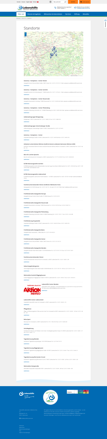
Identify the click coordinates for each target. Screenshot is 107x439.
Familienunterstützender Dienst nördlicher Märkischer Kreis (42, 185)
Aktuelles (86, 14)
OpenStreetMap (74, 75)
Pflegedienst (27, 309)
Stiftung (76, 14)
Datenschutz (21, 427)
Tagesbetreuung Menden (31, 339)
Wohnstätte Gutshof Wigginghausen (35, 275)
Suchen (65, 2)
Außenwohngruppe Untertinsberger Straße (37, 126)
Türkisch (35, 1)
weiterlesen (26, 85)
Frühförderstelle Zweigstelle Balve (34, 230)
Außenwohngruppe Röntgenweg (33, 117)
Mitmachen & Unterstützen (53, 14)
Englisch (28, 1)
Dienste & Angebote (34, 14)
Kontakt (18, 1)
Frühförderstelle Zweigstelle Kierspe (35, 194)
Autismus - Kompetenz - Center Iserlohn (36, 90)
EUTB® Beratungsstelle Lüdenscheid (35, 174)
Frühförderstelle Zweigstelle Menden (35, 248)
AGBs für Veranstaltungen (24, 432)
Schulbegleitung (28, 328)
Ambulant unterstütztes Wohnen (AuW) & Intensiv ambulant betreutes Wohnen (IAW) (49, 144)
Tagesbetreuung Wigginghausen (33, 348)
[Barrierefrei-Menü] (50, 2)
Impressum (21, 425)
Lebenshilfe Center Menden (50, 284)
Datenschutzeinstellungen (24, 429)
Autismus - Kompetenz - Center (33, 135)
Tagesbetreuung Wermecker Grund (34, 357)
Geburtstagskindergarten (31, 266)
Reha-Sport (27, 319)
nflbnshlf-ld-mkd (83, 8)
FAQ (20, 430)
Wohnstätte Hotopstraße (31, 366)
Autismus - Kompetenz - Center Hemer (35, 81)
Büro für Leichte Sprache (31, 154)
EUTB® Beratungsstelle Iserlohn (33, 163)
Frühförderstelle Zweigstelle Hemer (34, 239)
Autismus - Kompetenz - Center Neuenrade (37, 99)
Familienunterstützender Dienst (33, 257)
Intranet (23, 1)
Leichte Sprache (85, 1)
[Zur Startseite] (28, 7)
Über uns (21, 14)
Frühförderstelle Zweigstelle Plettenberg (36, 212)
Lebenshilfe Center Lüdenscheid (33, 300)
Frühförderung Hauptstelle (32, 221)
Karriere (68, 14)
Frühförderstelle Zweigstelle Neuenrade (36, 203)
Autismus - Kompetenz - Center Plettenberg (37, 108)
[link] (62, 8)
